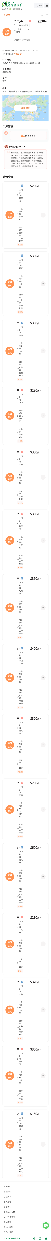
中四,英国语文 (18, 185)
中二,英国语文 (18, 578)
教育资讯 (7, 1191)
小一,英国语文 (18, 1113)
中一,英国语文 (18, 917)
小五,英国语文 (18, 514)
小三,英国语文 (20, 21)
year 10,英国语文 (18, 648)
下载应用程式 (9, 1212)
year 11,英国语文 (18, 847)
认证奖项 (7, 1196)
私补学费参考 (9, 1217)
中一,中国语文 (18, 323)
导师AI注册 (8, 1232)
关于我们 (7, 1186)
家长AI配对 (8, 1227)
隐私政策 (7, 1222)
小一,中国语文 (18, 783)
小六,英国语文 (18, 982)
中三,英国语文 (18, 452)
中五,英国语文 (18, 255)
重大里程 (7, 1201)
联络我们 (7, 1207)
